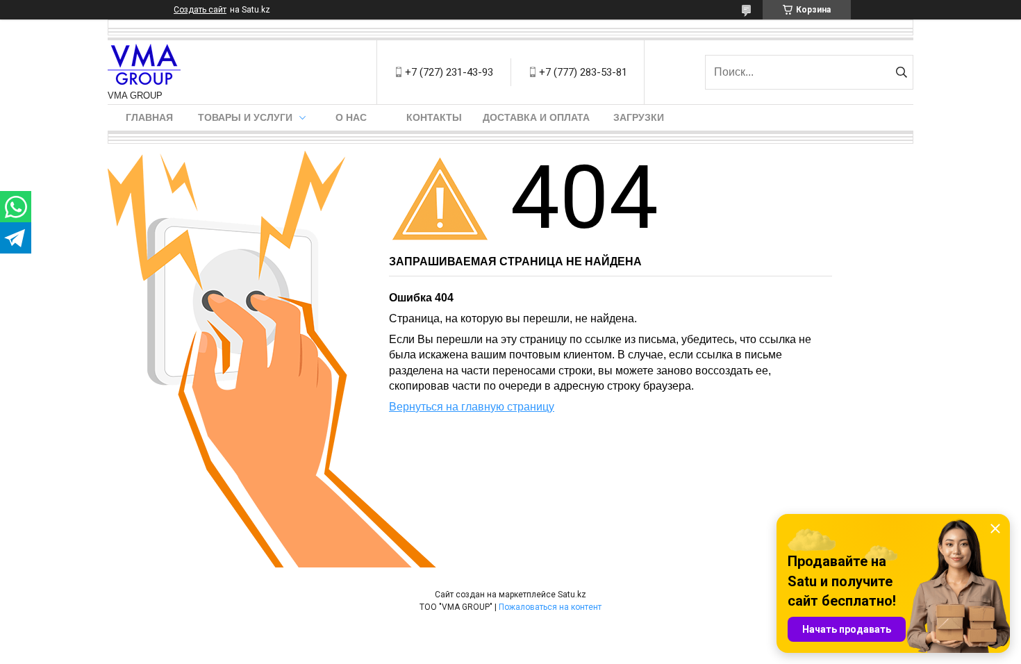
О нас (351, 117)
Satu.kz (572, 594)
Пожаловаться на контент (550, 607)
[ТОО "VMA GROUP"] (144, 65)
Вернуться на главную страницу (471, 407)
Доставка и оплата (536, 117)
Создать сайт (200, 10)
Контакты (434, 117)
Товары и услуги (245, 117)
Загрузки (638, 117)
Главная (149, 117)
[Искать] (901, 72)
